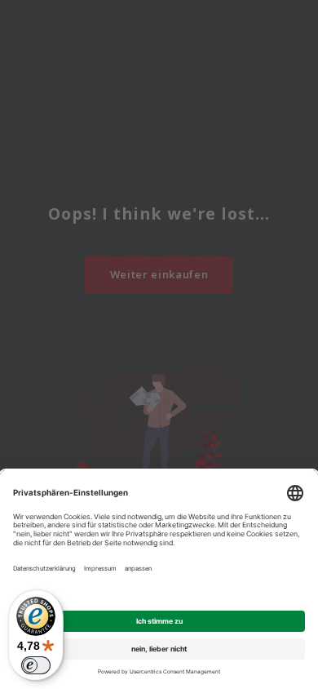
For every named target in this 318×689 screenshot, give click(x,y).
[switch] (36, 665)
